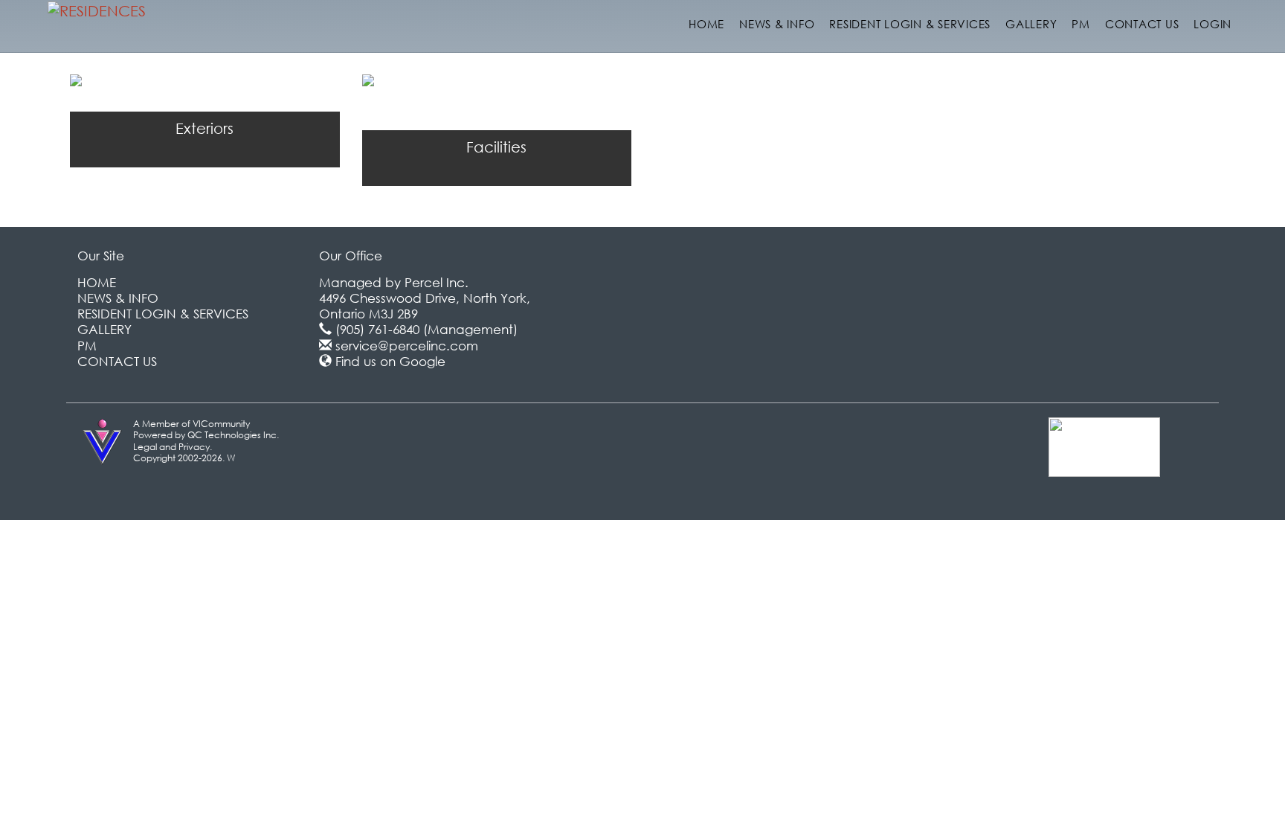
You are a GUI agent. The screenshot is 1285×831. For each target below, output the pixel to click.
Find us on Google (390, 361)
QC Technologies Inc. (233, 435)
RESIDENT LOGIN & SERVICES (910, 23)
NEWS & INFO (776, 23)
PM (1081, 23)
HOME (706, 23)
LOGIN (1212, 23)
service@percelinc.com (406, 345)
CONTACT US (1142, 23)
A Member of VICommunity (191, 423)
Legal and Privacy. (172, 446)
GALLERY (1031, 23)
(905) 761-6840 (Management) (426, 329)
